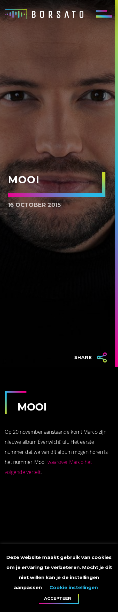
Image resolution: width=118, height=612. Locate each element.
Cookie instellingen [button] (73, 587)
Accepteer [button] (57, 598)
